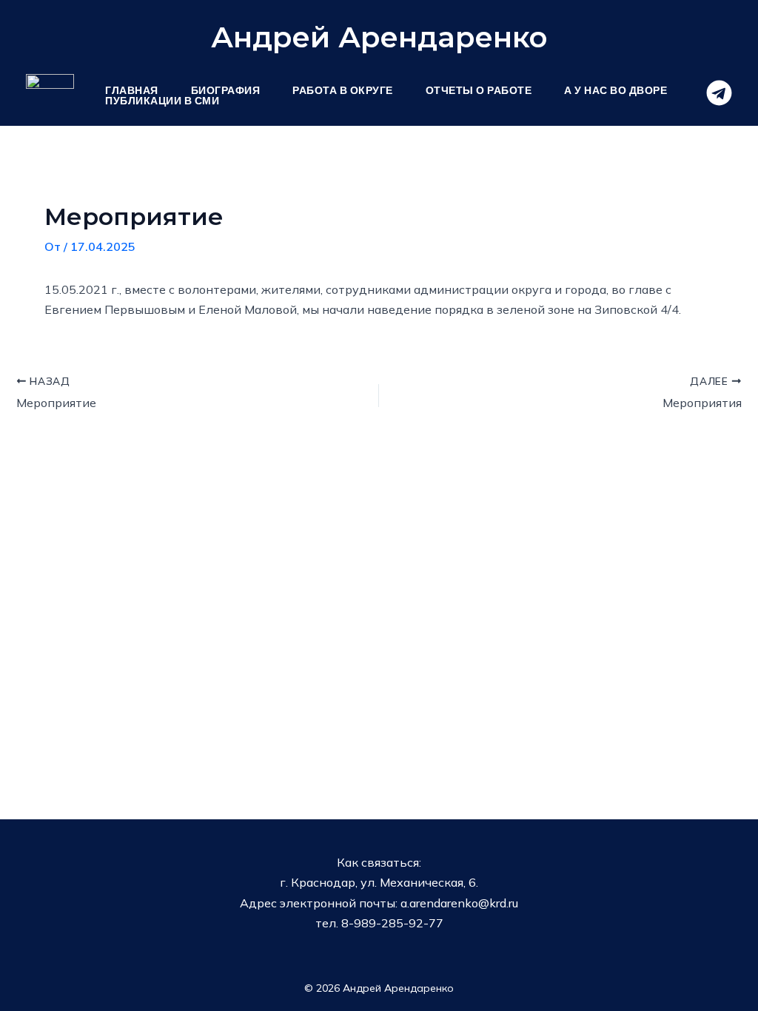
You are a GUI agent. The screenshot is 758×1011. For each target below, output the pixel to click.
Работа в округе (342, 90)
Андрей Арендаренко (379, 37)
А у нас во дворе (615, 90)
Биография (226, 90)
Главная (131, 90)
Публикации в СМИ (162, 100)
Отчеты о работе (479, 90)
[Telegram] (719, 93)
